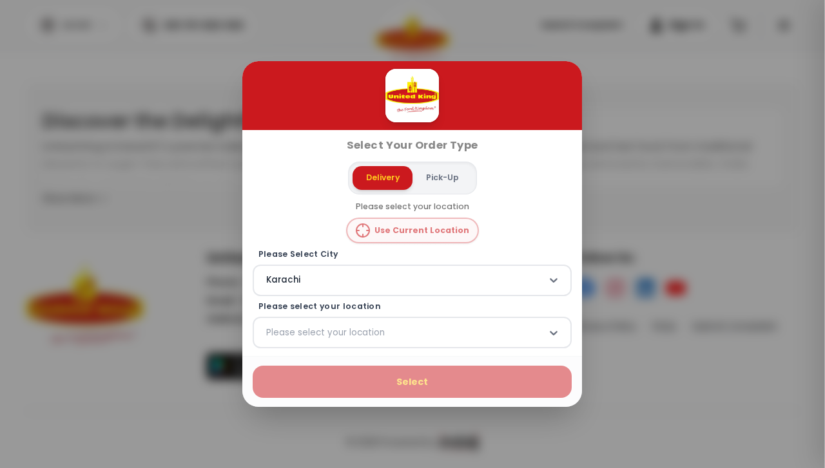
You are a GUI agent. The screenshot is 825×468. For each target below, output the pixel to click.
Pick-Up (442, 177)
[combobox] (267, 280)
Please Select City (298, 253)
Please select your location (319, 306)
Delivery (383, 177)
